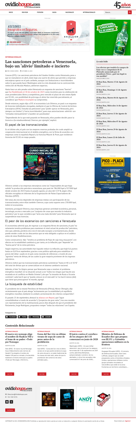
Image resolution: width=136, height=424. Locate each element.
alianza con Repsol (47, 297)
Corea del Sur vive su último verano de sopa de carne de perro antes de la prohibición (51, 338)
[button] (7, 35)
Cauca (54, 12)
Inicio (11, 12)
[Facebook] (7, 402)
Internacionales (89, 12)
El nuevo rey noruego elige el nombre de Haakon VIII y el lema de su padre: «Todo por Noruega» (19, 338)
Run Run (25, 12)
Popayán (40, 12)
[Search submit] (130, 12)
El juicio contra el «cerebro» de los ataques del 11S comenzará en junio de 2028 (83, 337)
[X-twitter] (11, 402)
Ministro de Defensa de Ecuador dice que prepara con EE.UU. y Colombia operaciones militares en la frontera (115, 339)
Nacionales (70, 12)
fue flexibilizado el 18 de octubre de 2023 (27, 92)
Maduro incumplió (26, 99)
